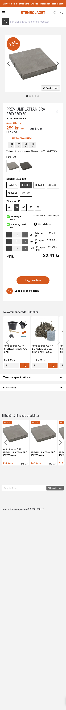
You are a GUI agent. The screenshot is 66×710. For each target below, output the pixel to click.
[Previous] (9, 63)
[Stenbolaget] (32, 12)
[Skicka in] (5, 21)
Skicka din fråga (55, 488)
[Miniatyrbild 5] (38, 96)
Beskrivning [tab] (33, 388)
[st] (11, 365)
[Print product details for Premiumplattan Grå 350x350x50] (56, 111)
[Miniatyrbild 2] (30, 96)
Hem (4, 509)
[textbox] (24, 488)
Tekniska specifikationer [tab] (33, 377)
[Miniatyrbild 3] (32, 96)
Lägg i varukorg (33, 280)
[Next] (57, 63)
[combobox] (33, 21)
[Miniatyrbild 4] (35, 96)
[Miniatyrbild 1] (27, 96)
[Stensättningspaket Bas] (16, 330)
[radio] (12, 166)
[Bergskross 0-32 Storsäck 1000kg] (45, 330)
